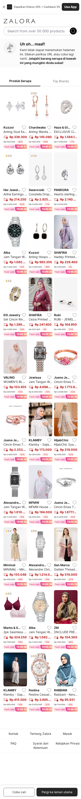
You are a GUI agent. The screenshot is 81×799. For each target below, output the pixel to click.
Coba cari (19, 792)
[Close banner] (4, 7)
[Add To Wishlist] (24, 127)
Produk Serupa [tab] (20, 81)
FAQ (13, 743)
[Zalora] (40, 21)
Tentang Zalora (40, 733)
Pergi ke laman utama (57, 792)
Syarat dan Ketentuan (40, 745)
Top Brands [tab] (61, 81)
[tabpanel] (40, 401)
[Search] (73, 31)
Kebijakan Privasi (67, 743)
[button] (40, 7)
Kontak (13, 733)
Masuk (67, 733)
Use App (70, 7)
